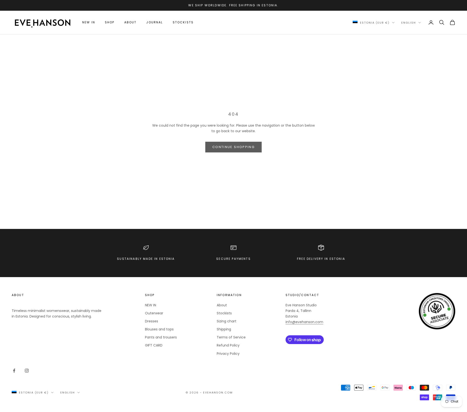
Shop (110, 22)
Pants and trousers (161, 337)
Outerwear (154, 313)
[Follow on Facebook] (14, 370)
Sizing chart (226, 321)
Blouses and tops (159, 329)
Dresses (151, 321)
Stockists (183, 22)
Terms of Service (231, 337)
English (408, 23)
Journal (154, 22)
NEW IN (88, 22)
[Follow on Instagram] (26, 370)
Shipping (224, 329)
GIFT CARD (153, 345)
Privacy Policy (228, 353)
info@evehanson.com (304, 321)
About (130, 22)
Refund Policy (228, 345)
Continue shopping (233, 147)
